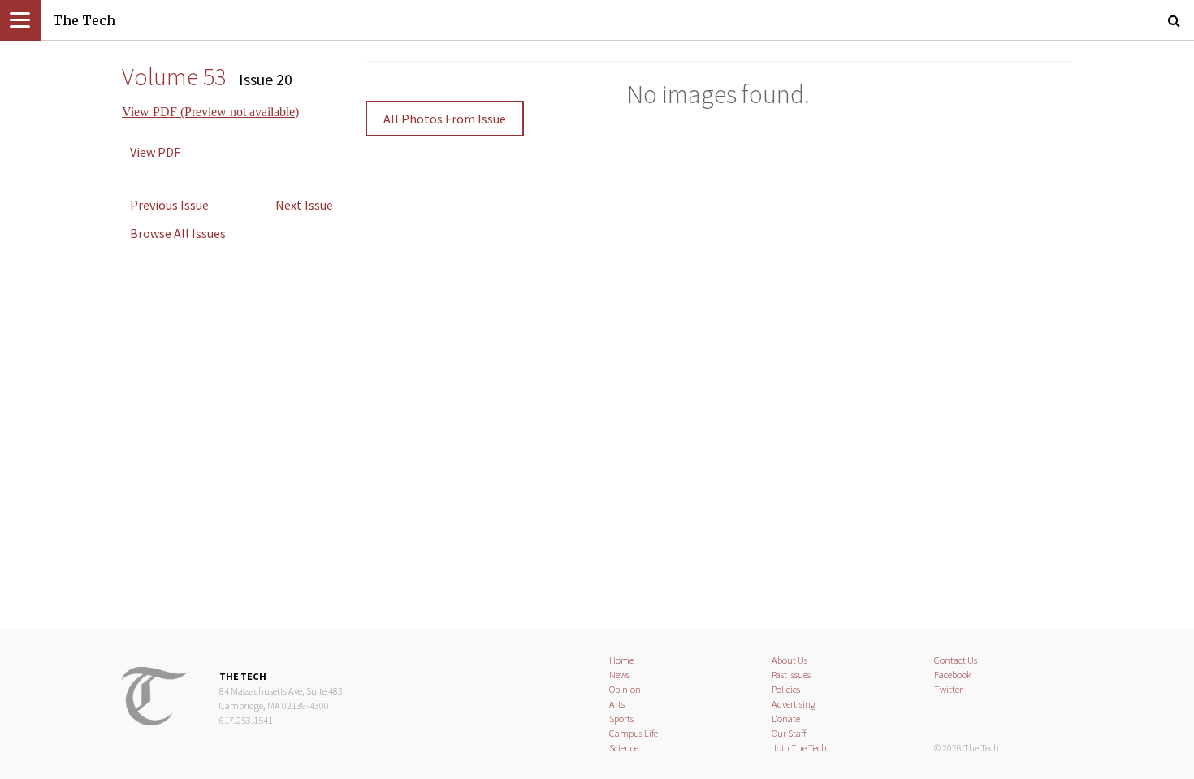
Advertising (793, 704)
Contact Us (955, 660)
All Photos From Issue (444, 118)
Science (623, 748)
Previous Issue (169, 205)
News (619, 675)
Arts (617, 704)
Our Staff (789, 733)
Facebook (952, 675)
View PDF (155, 152)
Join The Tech (799, 748)
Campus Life (633, 733)
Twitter (948, 689)
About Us (789, 660)
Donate (786, 718)
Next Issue (304, 205)
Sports (621, 718)
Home (621, 660)
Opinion (625, 689)
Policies (786, 689)
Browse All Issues (178, 233)
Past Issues (791, 675)
